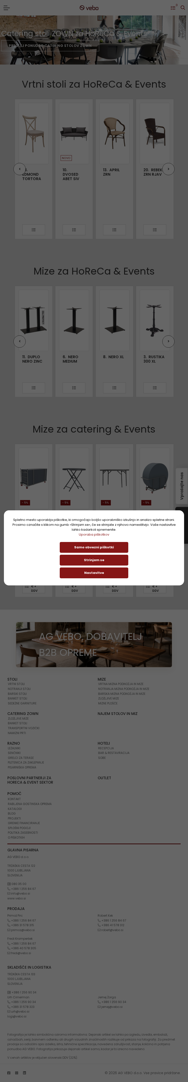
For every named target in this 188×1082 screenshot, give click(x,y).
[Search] (183, 7)
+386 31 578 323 (22, 1007)
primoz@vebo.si (22, 930)
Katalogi (15, 809)
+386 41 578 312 (112, 925)
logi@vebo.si (16, 1016)
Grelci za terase (21, 758)
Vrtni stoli (16, 684)
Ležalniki (14, 748)
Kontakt (14, 799)
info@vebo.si (20, 893)
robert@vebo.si (112, 930)
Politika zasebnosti (23, 833)
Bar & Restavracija (113, 753)
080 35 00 (18, 884)
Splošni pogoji (19, 828)
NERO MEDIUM (30, 359)
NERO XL (73, 357)
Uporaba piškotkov (94, 534)
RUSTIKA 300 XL (113, 359)
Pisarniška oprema (22, 767)
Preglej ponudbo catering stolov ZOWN (50, 45)
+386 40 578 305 (23, 948)
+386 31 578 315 (22, 925)
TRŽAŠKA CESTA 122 (21, 866)
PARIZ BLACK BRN (153, 172)
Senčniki (14, 753)
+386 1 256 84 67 (23, 889)
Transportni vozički (23, 728)
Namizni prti (17, 733)
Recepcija (106, 748)
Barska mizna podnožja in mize (121, 694)
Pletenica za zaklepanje (26, 762)
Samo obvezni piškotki (94, 547)
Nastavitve (94, 572)
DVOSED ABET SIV (30, 174)
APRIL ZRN (71, 172)
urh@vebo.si (19, 1011)
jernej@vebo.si (112, 1007)
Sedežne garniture (22, 703)
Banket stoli (17, 698)
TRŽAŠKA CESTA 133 (21, 974)
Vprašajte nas (181, 486)
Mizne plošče (108, 703)
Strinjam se (94, 560)
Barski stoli (17, 694)
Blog (12, 813)
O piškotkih (16, 837)
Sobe (102, 758)
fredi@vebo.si (20, 953)
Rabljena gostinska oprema (30, 804)
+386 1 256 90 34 (23, 992)
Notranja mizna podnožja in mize (123, 689)
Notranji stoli (19, 689)
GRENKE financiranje (24, 823)
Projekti (14, 818)
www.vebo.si (16, 898)
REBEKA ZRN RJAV (114, 172)
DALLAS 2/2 (153, 359)
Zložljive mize (108, 698)
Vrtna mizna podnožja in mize (120, 684)
